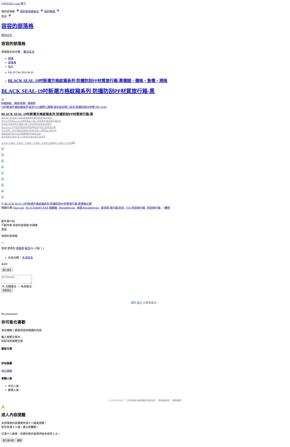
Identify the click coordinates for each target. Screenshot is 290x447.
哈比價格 (6, 371)
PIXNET (120, 400)
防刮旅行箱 (153, 207)
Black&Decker (67, 207)
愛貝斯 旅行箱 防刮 (112, 207)
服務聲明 (177, 400)
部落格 (12, 62)
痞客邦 (20, 248)
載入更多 (7, 270)
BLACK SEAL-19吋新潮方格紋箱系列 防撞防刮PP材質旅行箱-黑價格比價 (48, 203)
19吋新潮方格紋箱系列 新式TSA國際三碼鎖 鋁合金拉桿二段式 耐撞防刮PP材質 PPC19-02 (78, 116)
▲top (4, 263)
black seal (18, 207)
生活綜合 (27, 257)
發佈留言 (7, 290)
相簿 (10, 58)
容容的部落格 (17, 26)
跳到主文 (6, 35)
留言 (27, 248)
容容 (4, 229)
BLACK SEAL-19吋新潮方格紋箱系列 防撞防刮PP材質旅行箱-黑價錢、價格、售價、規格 (87, 80)
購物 (167, 207)
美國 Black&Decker (88, 207)
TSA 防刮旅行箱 (135, 207)
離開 (19, 440)
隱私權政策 (163, 400)
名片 (10, 66)
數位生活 (28, 51)
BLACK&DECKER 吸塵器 (41, 207)
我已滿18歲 (8, 440)
